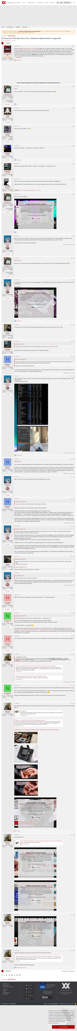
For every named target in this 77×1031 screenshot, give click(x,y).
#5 (74, 145)
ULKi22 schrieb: (18, 344)
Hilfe (67, 1003)
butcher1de (18, 461)
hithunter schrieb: (19, 529)
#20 (74, 556)
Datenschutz (6, 985)
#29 (74, 914)
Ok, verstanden (63, 1027)
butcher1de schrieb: (19, 359)
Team (4, 991)
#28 (74, 834)
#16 (74, 459)
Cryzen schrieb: (18, 575)
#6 (74, 163)
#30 (74, 950)
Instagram (30, 995)
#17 (74, 476)
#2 (74, 86)
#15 (74, 376)
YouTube (30, 988)
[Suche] (57, 2)
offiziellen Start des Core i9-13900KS (28, 48)
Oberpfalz (11, 139)
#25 (74, 654)
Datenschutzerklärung (53, 1023)
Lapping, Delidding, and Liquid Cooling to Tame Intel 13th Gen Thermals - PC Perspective (38, 956)
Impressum (6, 983)
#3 (74, 108)
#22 (74, 594)
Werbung (5, 994)
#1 (74, 46)
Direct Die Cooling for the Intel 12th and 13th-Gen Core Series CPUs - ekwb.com (36, 666)
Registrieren (25, 27)
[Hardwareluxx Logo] (9, 2)
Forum (3, 27)
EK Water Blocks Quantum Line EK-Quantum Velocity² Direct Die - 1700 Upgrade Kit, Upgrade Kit (43, 629)
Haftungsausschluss (8, 986)
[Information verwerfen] (74, 31)
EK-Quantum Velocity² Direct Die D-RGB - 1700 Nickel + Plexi (31, 676)
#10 (74, 258)
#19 (74, 526)
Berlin (11, 569)
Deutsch (14, 1003)
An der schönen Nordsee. (9, 101)
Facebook (30, 985)
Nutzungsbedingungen (53, 1003)
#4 (74, 126)
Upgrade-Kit (55, 327)
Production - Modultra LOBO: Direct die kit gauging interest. (30, 720)
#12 (74, 324)
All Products (23, 711)
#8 (74, 194)
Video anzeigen (36, 218)
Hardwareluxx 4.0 (6, 1003)
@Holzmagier (70, 687)
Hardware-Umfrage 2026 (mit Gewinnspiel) (29, 31)
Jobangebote (6, 992)
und (21, 967)
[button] (21, 2)
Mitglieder (17, 27)
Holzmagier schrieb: (19, 616)
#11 (74, 279)
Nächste (8, 43)
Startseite (71, 1003)
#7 (74, 178)
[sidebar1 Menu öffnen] (73, 2)
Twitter (29, 992)
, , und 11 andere (29, 190)
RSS (29, 998)
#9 (74, 236)
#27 (74, 703)
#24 (74, 636)
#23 (74, 613)
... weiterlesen (17, 57)
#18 (74, 498)
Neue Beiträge (10, 27)
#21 (74, 572)
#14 (74, 356)
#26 (74, 685)
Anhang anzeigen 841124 (20, 567)
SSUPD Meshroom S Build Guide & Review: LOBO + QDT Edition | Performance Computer (36, 729)
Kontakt (5, 989)
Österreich (10, 338)
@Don (15, 88)
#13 (74, 341)
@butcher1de (17, 260)
